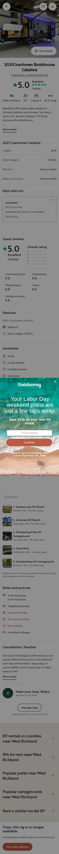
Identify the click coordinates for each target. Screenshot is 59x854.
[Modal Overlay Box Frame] (29, 427)
